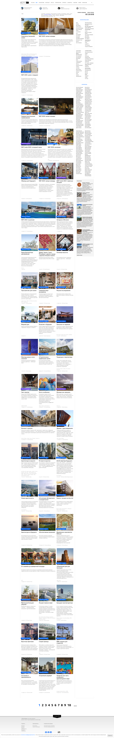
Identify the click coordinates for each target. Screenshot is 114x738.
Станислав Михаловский (89, 141)
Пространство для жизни (28, 290)
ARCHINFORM (78, 57)
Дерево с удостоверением (65, 428)
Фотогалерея (35, 725)
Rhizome (77, 72)
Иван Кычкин (78, 167)
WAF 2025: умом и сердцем (29, 75)
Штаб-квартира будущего (64, 461)
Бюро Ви (86, 73)
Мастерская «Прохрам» (89, 34)
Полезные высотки (62, 252)
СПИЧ (86, 42)
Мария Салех (87, 161)
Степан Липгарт (79, 126)
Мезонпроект (87, 37)
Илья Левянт (78, 172)
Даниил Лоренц (78, 127)
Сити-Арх (86, 78)
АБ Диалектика (87, 57)
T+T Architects (78, 31)
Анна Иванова (78, 113)
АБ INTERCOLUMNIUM (80, 38)
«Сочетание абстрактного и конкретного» (47, 499)
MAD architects (78, 69)
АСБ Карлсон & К (88, 70)
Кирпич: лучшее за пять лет (65, 498)
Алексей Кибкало (79, 158)
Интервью (59, 13)
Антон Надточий (87, 94)
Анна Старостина (47, 335)
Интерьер (50, 15)
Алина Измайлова (47, 269)
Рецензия (57, 14)
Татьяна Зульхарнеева (80, 112)
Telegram (86, 14)
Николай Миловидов (88, 140)
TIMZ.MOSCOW (78, 76)
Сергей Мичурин (87, 142)
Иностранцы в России (45, 15)
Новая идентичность (27, 498)
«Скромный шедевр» (45, 675)
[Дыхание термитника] (79, 182)
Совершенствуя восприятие (43, 291)
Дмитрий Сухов (87, 114)
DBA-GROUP (78, 25)
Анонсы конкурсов (54, 13)
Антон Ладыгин (78, 168)
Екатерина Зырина (79, 153)
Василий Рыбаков (88, 159)
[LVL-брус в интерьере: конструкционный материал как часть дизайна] (79, 229)
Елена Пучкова (87, 105)
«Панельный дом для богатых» (63, 567)
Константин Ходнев (88, 119)
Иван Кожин (78, 119)
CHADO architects (79, 61)
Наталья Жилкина (79, 149)
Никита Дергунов (79, 148)
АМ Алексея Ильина (88, 22)
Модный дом (25, 324)
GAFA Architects (78, 26)
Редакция (23, 725)
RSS (91, 14)
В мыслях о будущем (45, 324)
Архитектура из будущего (29, 532)
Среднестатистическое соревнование (28, 117)
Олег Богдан (78, 99)
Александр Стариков (88, 166)
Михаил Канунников (79, 114)
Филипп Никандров (88, 146)
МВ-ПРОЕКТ (87, 36)
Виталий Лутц (87, 87)
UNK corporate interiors (89, 52)
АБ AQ (86, 54)
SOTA (77, 73)
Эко (54, 16)
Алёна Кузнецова (47, 56)
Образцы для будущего (28, 181)
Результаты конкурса (47, 14)
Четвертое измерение (89, 46)
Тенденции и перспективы (64, 357)
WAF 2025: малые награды (47, 36)
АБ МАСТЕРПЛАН (88, 60)
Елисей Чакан (87, 168)
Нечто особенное (44, 392)
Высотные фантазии (27, 641)
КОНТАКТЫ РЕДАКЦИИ (82, 12)
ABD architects (78, 52)
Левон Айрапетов (79, 134)
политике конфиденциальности (28, 734)
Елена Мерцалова (88, 139)
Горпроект (86, 75)
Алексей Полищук (88, 152)
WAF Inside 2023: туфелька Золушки (65, 181)
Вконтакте (89, 14)
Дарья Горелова (70, 476)
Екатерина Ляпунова (88, 135)
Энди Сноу (87, 112)
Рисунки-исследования (63, 290)
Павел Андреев (78, 88)
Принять (110, 735)
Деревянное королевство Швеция (64, 533)
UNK (77, 33)
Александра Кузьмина (79, 125)
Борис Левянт (78, 171)
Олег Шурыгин (87, 173)
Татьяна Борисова (79, 139)
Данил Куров (78, 164)
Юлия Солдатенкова (88, 113)
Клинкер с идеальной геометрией (86, 193)
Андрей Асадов (78, 92)
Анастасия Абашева (79, 87)
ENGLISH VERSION (90, 12)
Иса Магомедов (87, 136)
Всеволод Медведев (88, 89)
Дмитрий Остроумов (88, 99)
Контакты (23, 726)
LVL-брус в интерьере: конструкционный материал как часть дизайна (87, 230)
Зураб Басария (78, 95)
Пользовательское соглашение (49, 725)
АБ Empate (78, 37)
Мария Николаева (88, 147)
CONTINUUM (78, 62)
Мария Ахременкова (79, 93)
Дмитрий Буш (78, 102)
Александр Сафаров (88, 163)
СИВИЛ (86, 77)
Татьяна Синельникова (89, 165)
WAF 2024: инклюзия (54, 147)
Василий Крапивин (79, 121)
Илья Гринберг (78, 146)
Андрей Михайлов (88, 92)
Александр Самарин (88, 107)
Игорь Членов (87, 121)
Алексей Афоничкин (79, 135)
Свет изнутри (25, 392)
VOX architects (78, 34)
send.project (48, 13)
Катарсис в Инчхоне (63, 220)
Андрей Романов (88, 106)
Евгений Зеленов (79, 111)
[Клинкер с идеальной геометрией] (79, 192)
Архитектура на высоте (28, 461)
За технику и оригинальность (26, 676)
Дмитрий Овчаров (88, 148)
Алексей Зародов (79, 152)
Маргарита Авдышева (79, 133)
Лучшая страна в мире (45, 603)
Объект (42, 14)
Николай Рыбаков (88, 160)
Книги (54, 15)
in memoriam (43, 13)
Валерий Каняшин (79, 115)
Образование (62, 15)
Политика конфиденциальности (49, 726)
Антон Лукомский (88, 134)
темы (22, 13)
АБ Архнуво (87, 56)
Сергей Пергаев (87, 149)
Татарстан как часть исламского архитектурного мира (63, 677)
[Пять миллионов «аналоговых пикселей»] (79, 204)
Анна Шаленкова (88, 172)
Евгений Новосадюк (88, 96)
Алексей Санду (87, 162)
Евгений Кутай (78, 166)
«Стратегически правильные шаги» (44, 358)
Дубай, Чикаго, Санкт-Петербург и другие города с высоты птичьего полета (47, 254)
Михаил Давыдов (79, 108)
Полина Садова (64, 269)
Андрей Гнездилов (79, 107)
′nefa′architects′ (78, 50)
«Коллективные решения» (47, 532)
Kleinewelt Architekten (79, 28)
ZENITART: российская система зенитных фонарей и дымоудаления (87, 245)
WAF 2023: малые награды (47, 181)
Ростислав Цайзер (88, 120)
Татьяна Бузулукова (79, 140)
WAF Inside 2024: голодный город (31, 147)
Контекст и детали (26, 428)
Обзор (71, 13)
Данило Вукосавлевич (79, 142)
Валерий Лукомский (88, 133)
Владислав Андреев (79, 89)
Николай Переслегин (88, 101)
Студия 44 (86, 43)
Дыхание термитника (86, 182)
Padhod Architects (79, 70)
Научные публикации (36, 726)
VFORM (86, 53)
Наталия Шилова (88, 125)
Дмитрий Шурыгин (88, 174)
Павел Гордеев (78, 145)
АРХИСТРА (87, 66)
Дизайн (69, 14)
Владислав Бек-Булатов (80, 136)
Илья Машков (87, 88)
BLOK (77, 59)
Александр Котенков (79, 120)
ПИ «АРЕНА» (87, 38)
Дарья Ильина (78, 155)
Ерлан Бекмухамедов (79, 96)
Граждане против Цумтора (65, 603)
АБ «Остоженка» (79, 42)
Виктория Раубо (87, 156)
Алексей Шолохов (48, 370)
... (75, 705)
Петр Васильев (78, 141)
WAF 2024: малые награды (47, 116)
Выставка (66, 14)
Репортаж (53, 14)
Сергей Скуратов (88, 111)
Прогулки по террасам (63, 324)
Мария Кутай (78, 165)
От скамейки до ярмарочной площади (32, 566)
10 (69, 705)
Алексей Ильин (78, 154)
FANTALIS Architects (79, 65)
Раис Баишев (78, 94)
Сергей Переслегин (88, 100)
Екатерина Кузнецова (79, 124)
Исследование (63, 13)
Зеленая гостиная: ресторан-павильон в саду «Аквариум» (87, 217)
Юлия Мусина (87, 145)
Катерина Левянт (79, 173)
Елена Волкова (65, 545)
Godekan (77, 66)
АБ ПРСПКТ (87, 61)
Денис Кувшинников (79, 160)
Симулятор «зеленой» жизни (28, 37)
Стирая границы (44, 641)
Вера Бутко (78, 101)
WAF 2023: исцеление (27, 220)
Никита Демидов (79, 147)
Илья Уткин (87, 167)
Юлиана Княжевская (79, 118)
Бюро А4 (86, 71)
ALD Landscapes (79, 55)
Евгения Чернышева (88, 169)
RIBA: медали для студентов (62, 642)
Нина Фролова (29, 56)
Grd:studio (77, 68)
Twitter (88, 14)
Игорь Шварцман (88, 124)
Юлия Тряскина (87, 118)
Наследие (57, 15)
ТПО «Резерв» (87, 45)
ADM (77, 22)
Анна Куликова (78, 161)
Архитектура (62, 14)
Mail (93, 14)
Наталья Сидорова (88, 108)
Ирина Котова (78, 159)
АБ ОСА (77, 41)
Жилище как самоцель (63, 392)
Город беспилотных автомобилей (27, 253)
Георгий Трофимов (88, 115)
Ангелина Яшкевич (88, 175)
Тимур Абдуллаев (79, 130)
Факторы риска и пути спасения (28, 358)
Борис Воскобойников (79, 105)
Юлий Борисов (78, 100)
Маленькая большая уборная (27, 603)
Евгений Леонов (87, 130)
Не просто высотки (44, 461)
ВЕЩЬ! (86, 74)
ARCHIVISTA (78, 58)
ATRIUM (77, 24)
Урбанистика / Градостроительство (47, 16)
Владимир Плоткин (88, 102)
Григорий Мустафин (88, 93)
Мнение (68, 13)
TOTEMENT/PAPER (88, 50)
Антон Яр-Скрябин (88, 127)
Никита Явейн (87, 126)
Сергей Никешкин (88, 95)
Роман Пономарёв (88, 153)
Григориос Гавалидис (79, 106)
